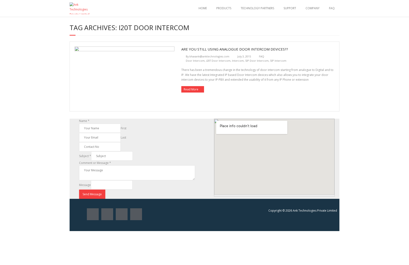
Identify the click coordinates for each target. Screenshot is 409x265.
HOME (203, 8)
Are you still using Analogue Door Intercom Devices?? (234, 49)
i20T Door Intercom (218, 60)
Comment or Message (95, 163)
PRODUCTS (223, 8)
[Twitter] (107, 214)
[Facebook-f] (93, 214)
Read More (191, 89)
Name (84, 121)
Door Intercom (195, 60)
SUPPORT (290, 8)
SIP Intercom (278, 60)
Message (85, 185)
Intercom (238, 60)
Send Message (92, 194)
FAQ (332, 8)
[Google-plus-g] (122, 214)
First (123, 128)
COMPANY (313, 8)
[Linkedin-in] (136, 214)
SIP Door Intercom (257, 60)
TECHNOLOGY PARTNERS (257, 8)
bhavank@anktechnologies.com (209, 56)
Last (123, 137)
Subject (85, 156)
